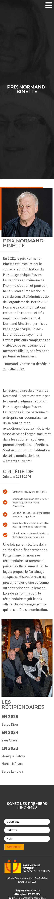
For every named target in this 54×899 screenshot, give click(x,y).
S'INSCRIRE (14, 847)
